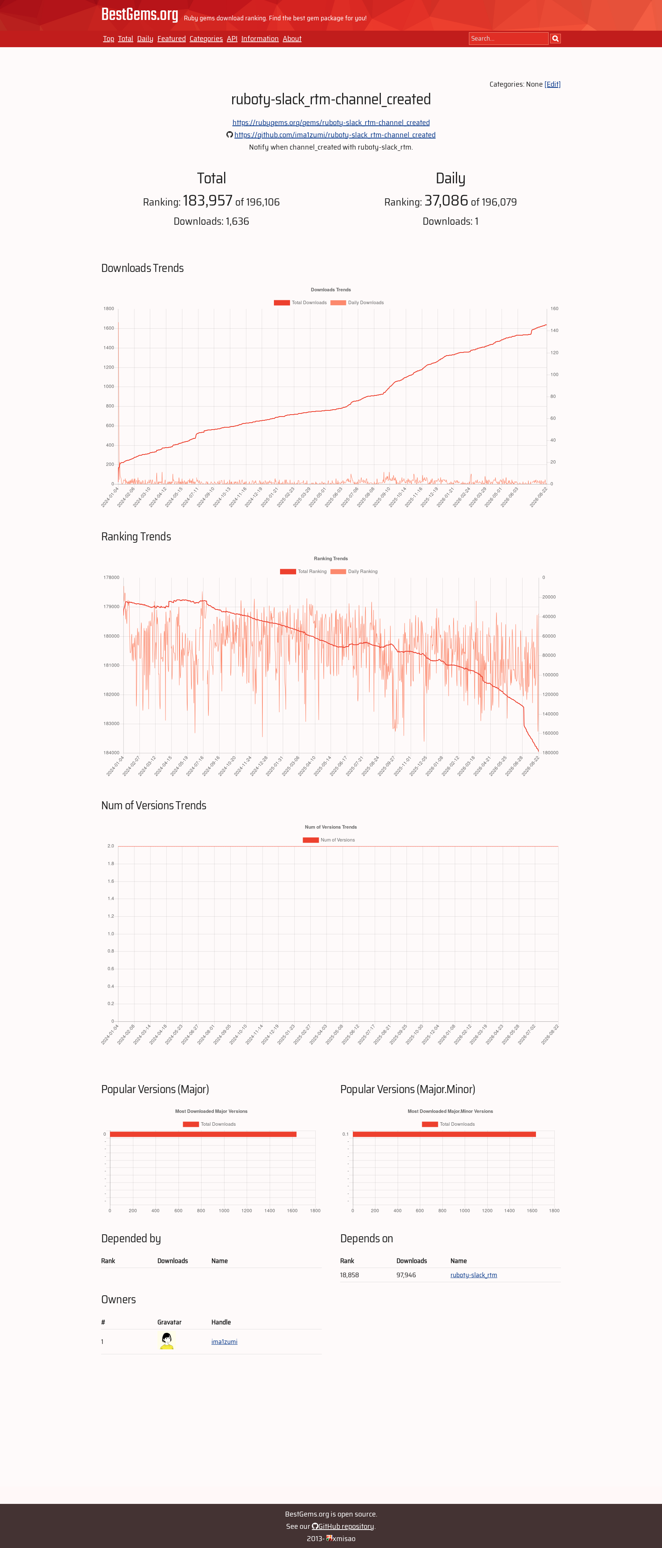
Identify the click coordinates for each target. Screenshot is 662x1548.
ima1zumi (224, 1341)
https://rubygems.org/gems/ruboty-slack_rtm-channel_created (331, 122)
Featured (171, 38)
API (232, 38)
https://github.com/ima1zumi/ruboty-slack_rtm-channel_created (335, 134)
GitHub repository (346, 1526)
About (292, 38)
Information (260, 38)
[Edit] (552, 84)
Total (125, 38)
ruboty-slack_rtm (474, 1275)
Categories (206, 38)
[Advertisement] (331, 1433)
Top (108, 38)
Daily (145, 38)
